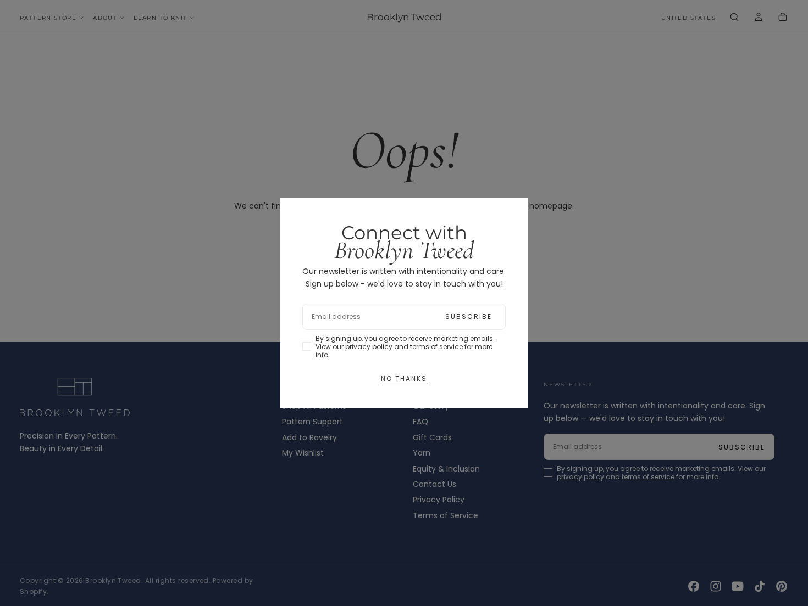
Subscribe (468, 316)
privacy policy (368, 346)
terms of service (436, 346)
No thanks (404, 378)
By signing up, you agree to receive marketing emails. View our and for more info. (405, 346)
